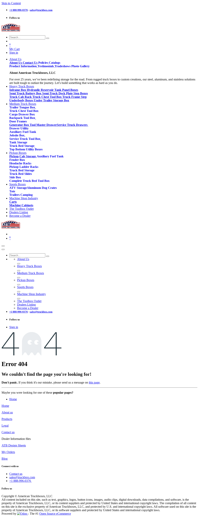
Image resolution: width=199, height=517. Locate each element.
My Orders (8, 452)
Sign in (13, 52)
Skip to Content (11, 3)
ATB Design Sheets (14, 445)
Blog (5, 458)
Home (13, 399)
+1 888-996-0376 (20, 480)
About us (7, 412)
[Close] (3, 249)
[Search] (47, 38)
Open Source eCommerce (55, 513)
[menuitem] (15, 59)
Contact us (8, 432)
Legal (5, 425)
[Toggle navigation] (3, 246)
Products (7, 419)
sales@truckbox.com (22, 477)
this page (94, 382)
